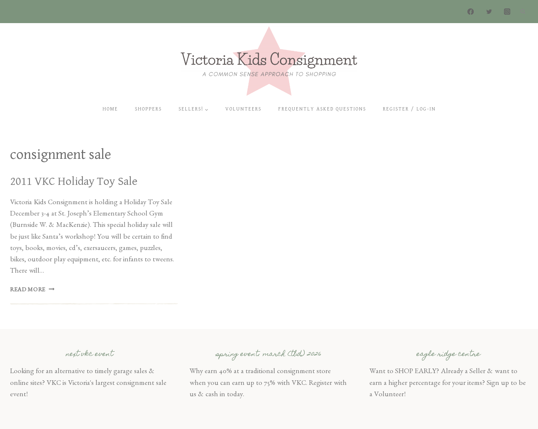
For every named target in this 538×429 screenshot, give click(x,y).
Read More (32, 290)
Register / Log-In (409, 109)
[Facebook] (470, 11)
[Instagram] (507, 11)
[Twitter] (489, 11)
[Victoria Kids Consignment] (269, 60)
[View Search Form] (523, 12)
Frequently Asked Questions (322, 109)
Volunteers (243, 109)
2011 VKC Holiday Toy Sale (73, 181)
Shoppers (148, 109)
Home (110, 109)
